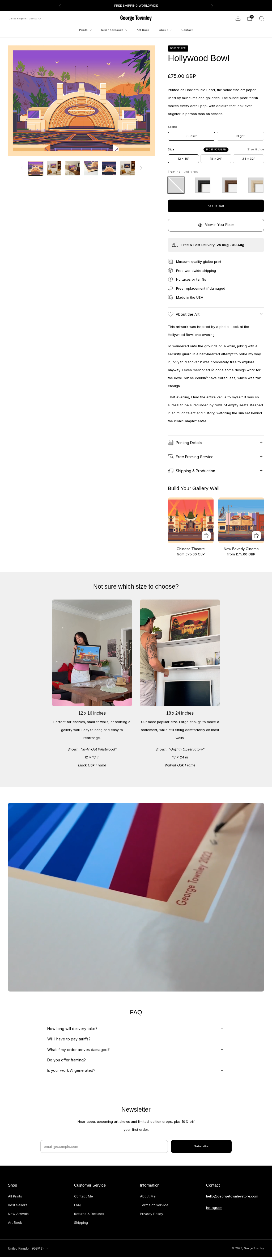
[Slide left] (22, 168)
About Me (148, 1196)
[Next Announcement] (212, 5)
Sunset (191, 136)
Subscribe (201, 1146)
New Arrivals (18, 1214)
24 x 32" (248, 159)
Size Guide (255, 149)
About (163, 29)
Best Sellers (17, 1205)
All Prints (15, 1196)
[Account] (238, 18)
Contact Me (83, 1196)
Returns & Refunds (89, 1214)
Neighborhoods (112, 29)
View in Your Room (219, 225)
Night (240, 136)
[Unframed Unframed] (176, 185)
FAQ (77, 1205)
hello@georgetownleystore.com (232, 1196)
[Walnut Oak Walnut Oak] (229, 185)
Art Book (143, 29)
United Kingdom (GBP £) (23, 19)
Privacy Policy (151, 1214)
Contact (187, 29)
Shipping (81, 1223)
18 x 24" (216, 159)
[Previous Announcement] (59, 5)
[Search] (261, 18)
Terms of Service (154, 1205)
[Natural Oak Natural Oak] (256, 185)
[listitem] (136, 5)
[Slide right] (141, 168)
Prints (83, 29)
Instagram (214, 1208)
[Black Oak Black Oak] (203, 185)
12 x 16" (183, 159)
